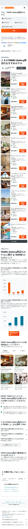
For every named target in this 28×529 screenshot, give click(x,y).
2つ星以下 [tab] (22, 350)
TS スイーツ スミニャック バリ (18, 225)
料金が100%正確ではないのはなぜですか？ (13, 524)
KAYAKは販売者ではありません (10, 519)
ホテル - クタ (21, 503)
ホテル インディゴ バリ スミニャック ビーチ (18, 90)
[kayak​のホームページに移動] (9, 8)
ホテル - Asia (18, 501)
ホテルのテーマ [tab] (12, 478)
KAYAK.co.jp (7, 501)
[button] (2, 7)
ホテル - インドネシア (6, 503)
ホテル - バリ (14, 503)
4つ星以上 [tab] (5, 350)
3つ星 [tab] (14, 350)
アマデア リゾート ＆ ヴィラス (18, 139)
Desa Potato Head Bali (17, 106)
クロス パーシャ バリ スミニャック (18, 191)
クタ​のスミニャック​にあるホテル (11, 491)
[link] (14, 333)
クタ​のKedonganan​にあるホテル (11, 487)
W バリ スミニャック (16, 122)
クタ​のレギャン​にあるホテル (10, 489)
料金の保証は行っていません (7, 515)
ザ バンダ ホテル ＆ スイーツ (18, 208)
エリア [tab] (4, 478)
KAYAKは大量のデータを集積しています (12, 522)
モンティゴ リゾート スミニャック (18, 156)
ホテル (13, 501)
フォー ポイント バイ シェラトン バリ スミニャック (18, 174)
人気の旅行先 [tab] (21, 478)
